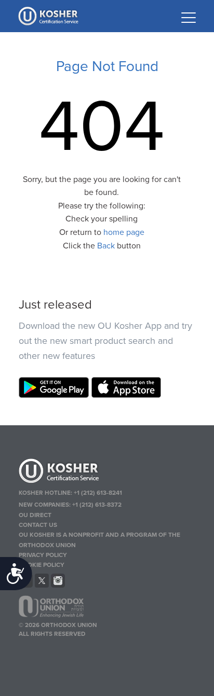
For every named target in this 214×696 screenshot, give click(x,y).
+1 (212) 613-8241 (98, 492)
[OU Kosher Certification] (49, 16)
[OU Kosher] (107, 472)
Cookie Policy (41, 564)
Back (106, 246)
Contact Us (38, 524)
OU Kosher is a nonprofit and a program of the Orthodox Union (99, 539)
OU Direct (35, 515)
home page (123, 232)
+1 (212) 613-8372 (97, 504)
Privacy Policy (43, 555)
